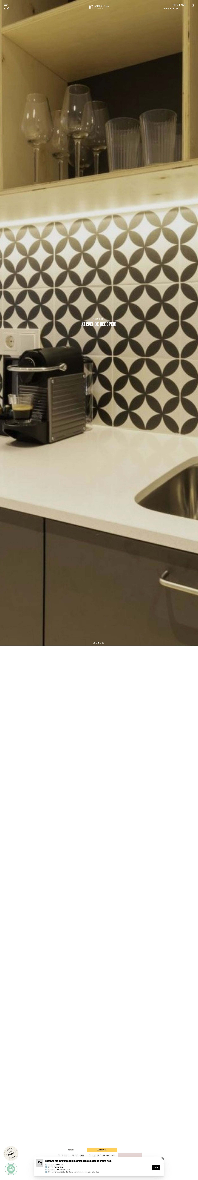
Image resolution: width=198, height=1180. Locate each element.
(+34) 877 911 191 (171, 9)
